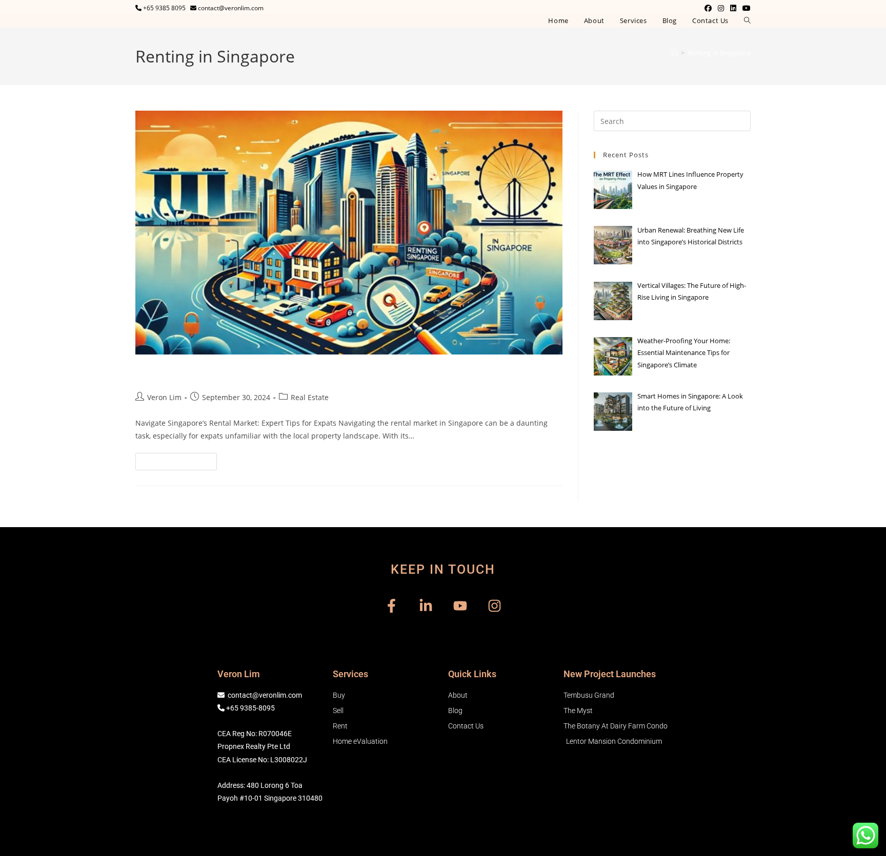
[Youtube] (460, 606)
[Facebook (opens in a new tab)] (708, 8)
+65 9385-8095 (250, 708)
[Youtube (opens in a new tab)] (745, 8)
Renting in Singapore (719, 52)
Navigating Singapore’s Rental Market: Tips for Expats (301, 373)
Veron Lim (164, 397)
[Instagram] (494, 606)
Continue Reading (180, 459)
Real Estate (310, 397)
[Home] (674, 52)
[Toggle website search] (747, 20)
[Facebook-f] (391, 606)
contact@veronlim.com (265, 695)
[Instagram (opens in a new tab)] (721, 8)
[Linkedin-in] (426, 606)
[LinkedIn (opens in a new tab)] (733, 8)
